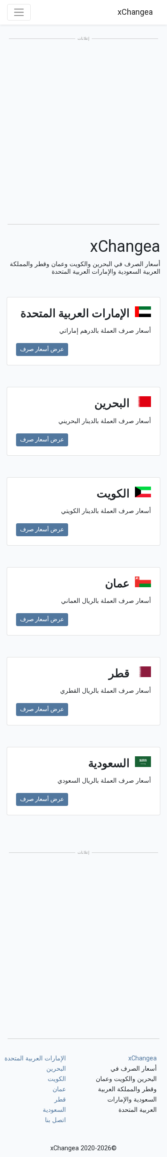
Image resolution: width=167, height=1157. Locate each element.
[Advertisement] (83, 132)
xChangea (135, 12)
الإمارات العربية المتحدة (35, 1058)
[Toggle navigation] (19, 12)
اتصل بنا (55, 1120)
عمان (59, 1089)
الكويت (57, 1079)
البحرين (56, 1068)
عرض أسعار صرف (42, 349)
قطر (60, 1099)
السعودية (54, 1110)
